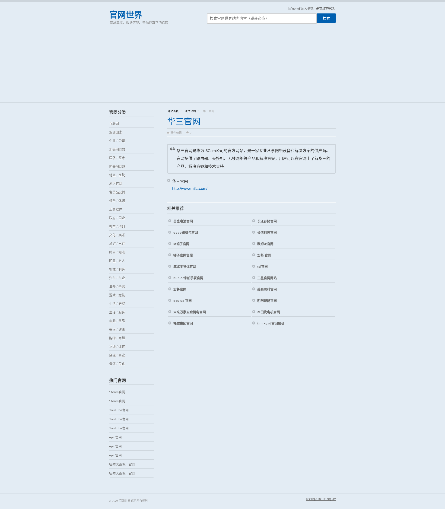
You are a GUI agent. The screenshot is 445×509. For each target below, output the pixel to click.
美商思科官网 (267, 289)
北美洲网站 (117, 149)
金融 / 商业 (117, 355)
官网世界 (126, 15)
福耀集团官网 (183, 323)
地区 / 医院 (117, 175)
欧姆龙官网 (265, 244)
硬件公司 (190, 111)
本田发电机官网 (268, 312)
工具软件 (115, 209)
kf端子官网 (181, 244)
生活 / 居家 (117, 303)
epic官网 (115, 437)
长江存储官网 (267, 221)
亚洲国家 (115, 132)
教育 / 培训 (117, 226)
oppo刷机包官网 (185, 232)
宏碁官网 (179, 289)
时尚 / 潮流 (117, 252)
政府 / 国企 (117, 218)
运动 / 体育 (117, 346)
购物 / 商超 (117, 338)
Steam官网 (117, 392)
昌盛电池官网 (183, 221)
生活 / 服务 (117, 312)
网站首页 (173, 111)
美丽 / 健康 (117, 329)
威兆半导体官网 (184, 266)
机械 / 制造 (117, 269)
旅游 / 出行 (117, 243)
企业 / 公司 (117, 141)
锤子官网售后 (183, 255)
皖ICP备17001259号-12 (321, 499)
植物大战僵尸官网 (122, 464)
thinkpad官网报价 (270, 323)
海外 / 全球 (117, 286)
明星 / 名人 (117, 261)
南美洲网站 (117, 166)
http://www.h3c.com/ (189, 188)
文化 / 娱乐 (117, 235)
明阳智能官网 (267, 300)
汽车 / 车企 (117, 278)
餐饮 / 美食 (117, 364)
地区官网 (115, 183)
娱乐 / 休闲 (117, 201)
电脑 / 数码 (117, 321)
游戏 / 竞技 (117, 295)
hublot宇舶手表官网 (188, 278)
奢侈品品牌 (117, 192)
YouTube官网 (119, 410)
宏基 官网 (264, 255)
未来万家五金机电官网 (189, 312)
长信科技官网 (267, 232)
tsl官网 (262, 266)
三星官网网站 (267, 278)
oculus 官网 (182, 300)
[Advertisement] (222, 67)
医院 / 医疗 (117, 158)
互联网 (114, 123)
